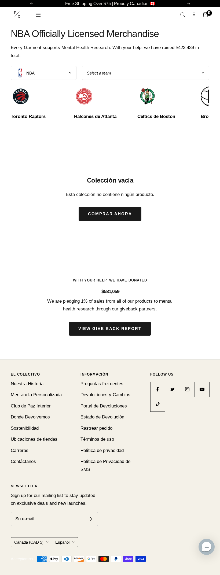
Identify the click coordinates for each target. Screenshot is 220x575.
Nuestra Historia (27, 383)
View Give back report (109, 328)
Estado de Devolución (102, 417)
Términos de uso (97, 439)
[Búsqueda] (182, 14)
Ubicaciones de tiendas (34, 439)
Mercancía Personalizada (36, 394)
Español (62, 542)
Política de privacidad (102, 450)
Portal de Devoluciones (103, 406)
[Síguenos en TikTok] (157, 404)
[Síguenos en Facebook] (157, 389)
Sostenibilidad (25, 428)
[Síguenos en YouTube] (202, 389)
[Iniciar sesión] (194, 14)
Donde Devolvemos (30, 417)
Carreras (19, 450)
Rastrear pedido (96, 428)
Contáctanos (23, 461)
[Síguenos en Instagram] (187, 389)
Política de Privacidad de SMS (105, 465)
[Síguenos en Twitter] (172, 389)
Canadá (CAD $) (28, 542)
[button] (207, 547)
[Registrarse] (90, 519)
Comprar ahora (110, 214)
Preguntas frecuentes (101, 383)
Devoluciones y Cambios (105, 394)
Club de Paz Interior (31, 406)
